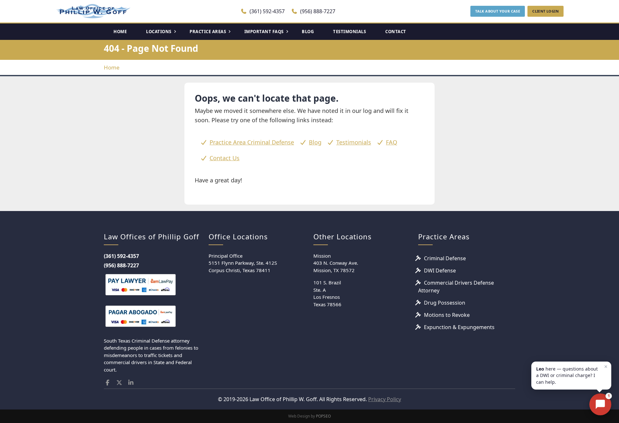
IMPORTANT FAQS (264, 31)
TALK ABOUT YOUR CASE (497, 11)
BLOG (308, 31)
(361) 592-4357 (266, 11)
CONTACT (395, 31)
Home (112, 67)
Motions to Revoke (447, 314)
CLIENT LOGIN (545, 11)
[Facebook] (107, 382)
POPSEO (323, 416)
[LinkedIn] (131, 382)
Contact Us (225, 158)
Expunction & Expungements (459, 327)
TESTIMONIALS (349, 31)
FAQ (391, 142)
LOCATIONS (159, 31)
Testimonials (353, 142)
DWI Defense (440, 270)
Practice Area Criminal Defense (252, 142)
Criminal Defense (445, 258)
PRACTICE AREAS (208, 31)
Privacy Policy (384, 399)
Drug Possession (444, 302)
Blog (315, 142)
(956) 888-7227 (317, 11)
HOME (120, 31)
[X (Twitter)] (119, 382)
